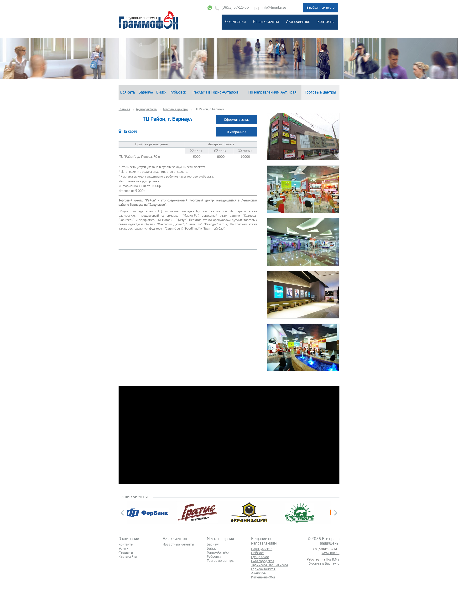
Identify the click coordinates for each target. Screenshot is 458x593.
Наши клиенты (266, 22)
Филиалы (126, 552)
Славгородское (262, 561)
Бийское (257, 553)
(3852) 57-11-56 (235, 8)
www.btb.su (330, 553)
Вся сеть (127, 92)
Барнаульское (261, 549)
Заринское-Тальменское (269, 565)
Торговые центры (320, 92)
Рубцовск (178, 92)
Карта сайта (128, 556)
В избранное (236, 132)
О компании (235, 22)
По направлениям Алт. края (272, 92)
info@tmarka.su (274, 8)
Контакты (325, 22)
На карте (129, 132)
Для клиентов (298, 22)
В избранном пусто (320, 7)
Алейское (258, 573)
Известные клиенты (178, 544)
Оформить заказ (237, 119)
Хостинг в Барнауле (324, 563)
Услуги (123, 548)
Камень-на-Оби (263, 577)
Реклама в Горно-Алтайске (216, 92)
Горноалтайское (263, 569)
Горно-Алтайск (218, 552)
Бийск (161, 92)
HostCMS (332, 559)
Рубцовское (260, 557)
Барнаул (146, 92)
